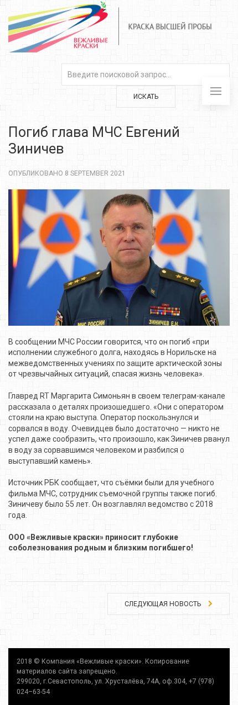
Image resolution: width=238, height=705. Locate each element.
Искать (145, 96)
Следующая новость (164, 604)
